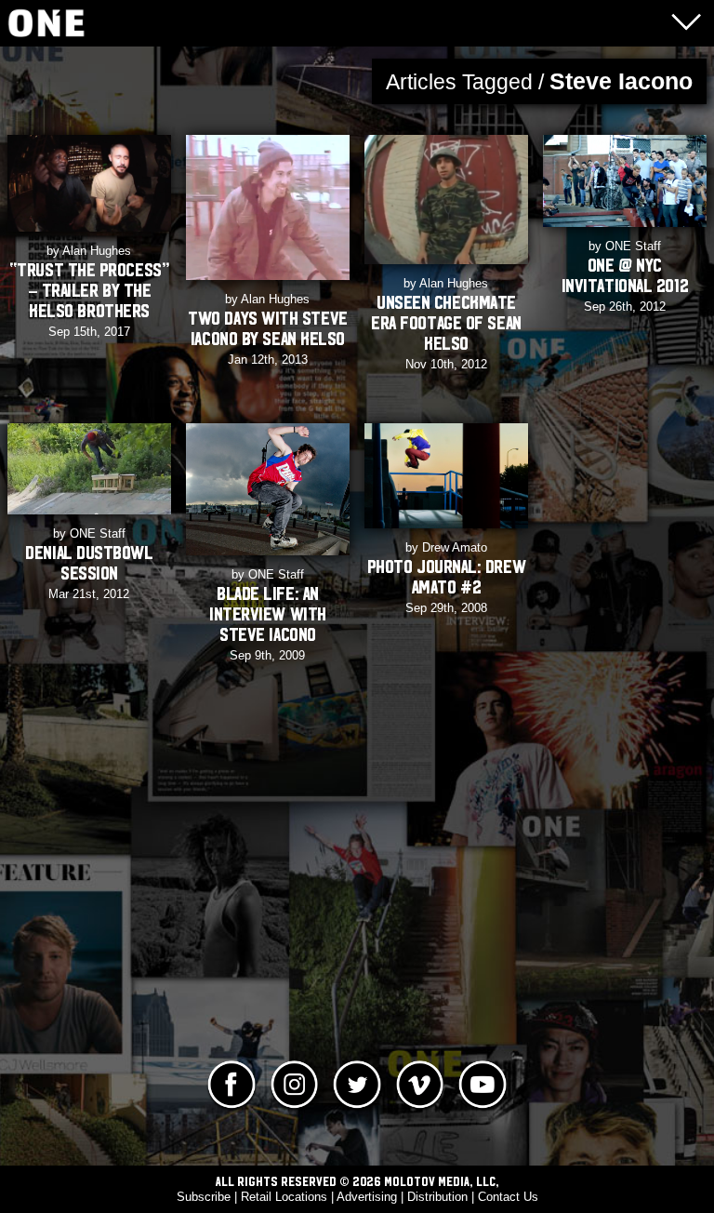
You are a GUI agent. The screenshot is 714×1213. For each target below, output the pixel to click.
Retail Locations (284, 1197)
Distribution (437, 1197)
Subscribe (204, 1197)
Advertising (367, 1197)
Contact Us (508, 1197)
